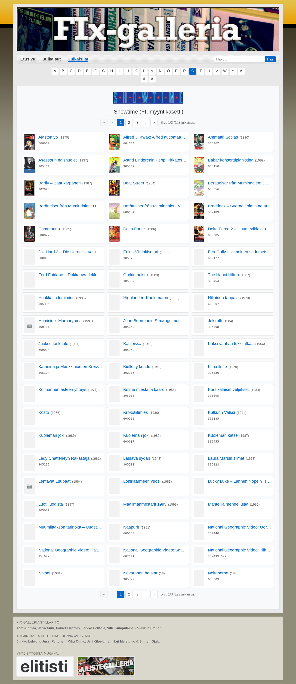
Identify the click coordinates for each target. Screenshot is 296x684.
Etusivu (27, 59)
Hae (270, 59)
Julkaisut (52, 59)
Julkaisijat (78, 59)
